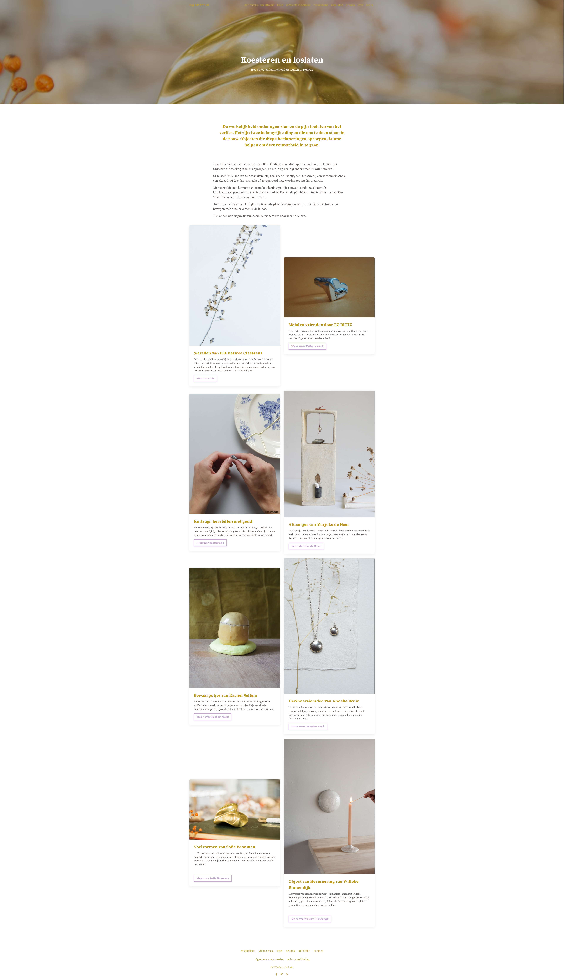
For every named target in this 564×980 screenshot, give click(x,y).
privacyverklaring (298, 959)
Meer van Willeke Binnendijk (309, 919)
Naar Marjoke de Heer (306, 546)
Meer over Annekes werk (308, 726)
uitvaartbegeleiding (298, 5)
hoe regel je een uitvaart (259, 5)
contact (318, 951)
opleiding (337, 5)
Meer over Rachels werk (213, 717)
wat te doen (248, 951)
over (360, 5)
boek (280, 5)
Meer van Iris (205, 378)
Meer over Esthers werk (307, 346)
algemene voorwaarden (269, 959)
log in (369, 5)
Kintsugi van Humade (210, 543)
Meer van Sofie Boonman (213, 878)
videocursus (266, 951)
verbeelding (320, 5)
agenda (350, 5)
